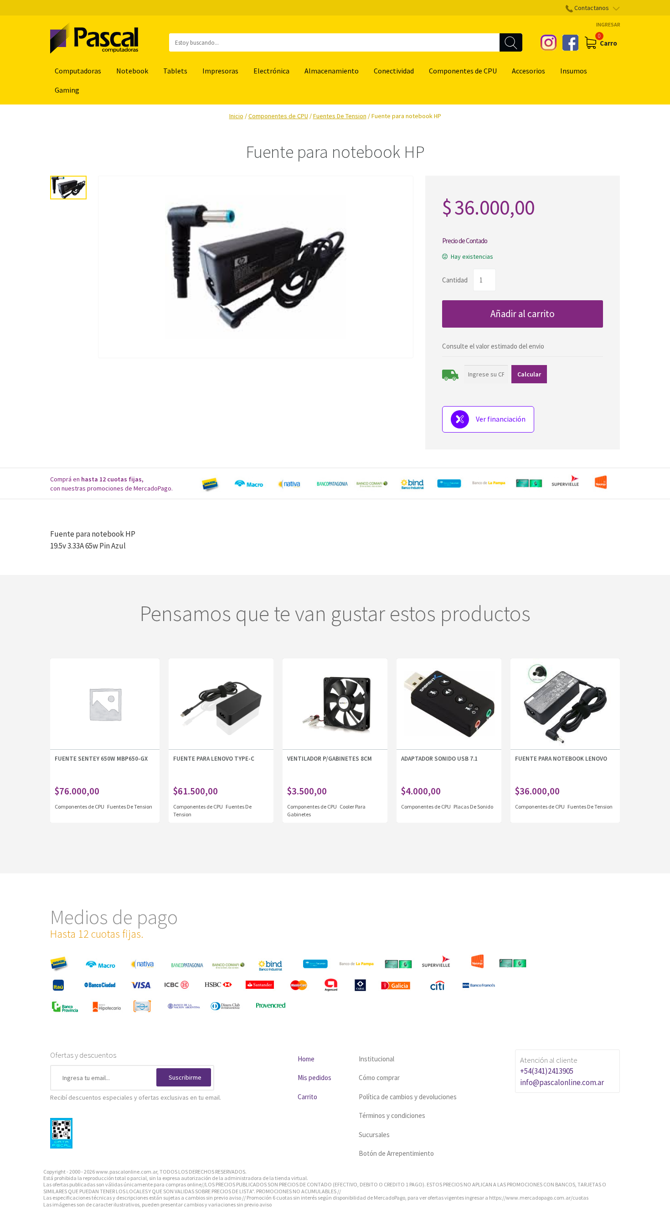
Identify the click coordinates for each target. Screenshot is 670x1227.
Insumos (573, 70)
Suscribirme (185, 1077)
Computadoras (78, 70)
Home (306, 1059)
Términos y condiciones (392, 1115)
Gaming (67, 89)
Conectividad (394, 70)
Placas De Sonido (473, 806)
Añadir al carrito (522, 314)
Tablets (175, 70)
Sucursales (374, 1134)
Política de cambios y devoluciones (408, 1096)
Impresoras (220, 70)
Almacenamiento (331, 70)
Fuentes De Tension (339, 116)
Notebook (132, 70)
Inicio (236, 116)
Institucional (376, 1059)
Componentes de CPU (463, 70)
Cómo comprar (379, 1077)
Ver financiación (501, 418)
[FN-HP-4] (68, 187)
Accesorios (528, 70)
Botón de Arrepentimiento (396, 1153)
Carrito (307, 1096)
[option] (408, 483)
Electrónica (271, 70)
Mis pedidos (314, 1077)
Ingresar (608, 24)
